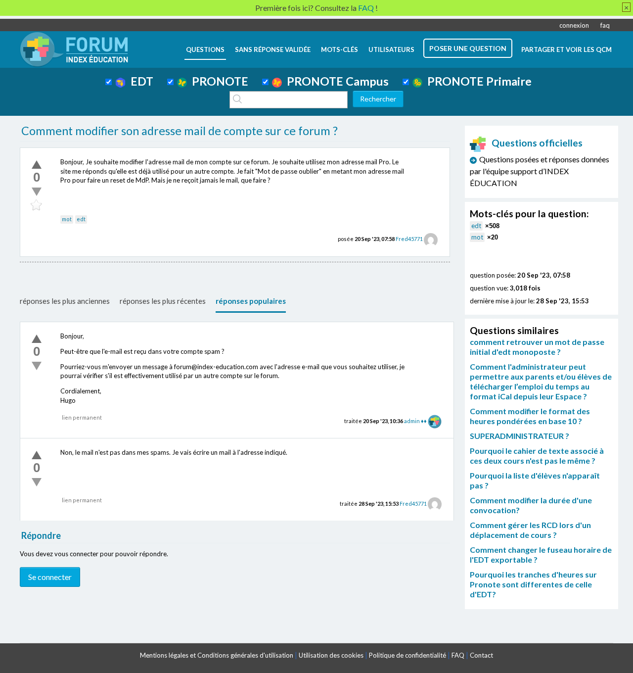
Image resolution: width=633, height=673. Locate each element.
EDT (139, 81)
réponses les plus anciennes (65, 300)
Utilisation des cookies (331, 655)
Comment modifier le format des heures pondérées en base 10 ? (530, 416)
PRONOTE (217, 81)
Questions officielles (537, 142)
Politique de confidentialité (407, 655)
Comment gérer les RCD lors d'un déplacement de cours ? (530, 529)
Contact (481, 655)
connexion (574, 25)
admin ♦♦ (415, 421)
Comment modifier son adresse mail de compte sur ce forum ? (179, 131)
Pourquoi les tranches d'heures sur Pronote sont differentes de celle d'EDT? (533, 584)
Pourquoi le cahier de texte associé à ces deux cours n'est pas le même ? (537, 455)
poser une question (467, 48)
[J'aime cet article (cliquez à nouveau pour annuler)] (37, 164)
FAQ (458, 655)
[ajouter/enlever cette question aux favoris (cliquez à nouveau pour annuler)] (37, 205)
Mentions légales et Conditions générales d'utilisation (216, 655)
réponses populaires (251, 300)
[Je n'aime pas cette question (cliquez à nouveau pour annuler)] (37, 191)
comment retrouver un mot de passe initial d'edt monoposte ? (537, 346)
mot (67, 219)
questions (205, 49)
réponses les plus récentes (163, 300)
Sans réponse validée (273, 49)
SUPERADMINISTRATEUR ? (519, 435)
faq (605, 25)
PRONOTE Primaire (477, 81)
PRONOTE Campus (335, 81)
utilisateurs (391, 49)
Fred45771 (409, 239)
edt (81, 219)
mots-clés (339, 49)
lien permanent (82, 417)
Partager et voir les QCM (566, 49)
